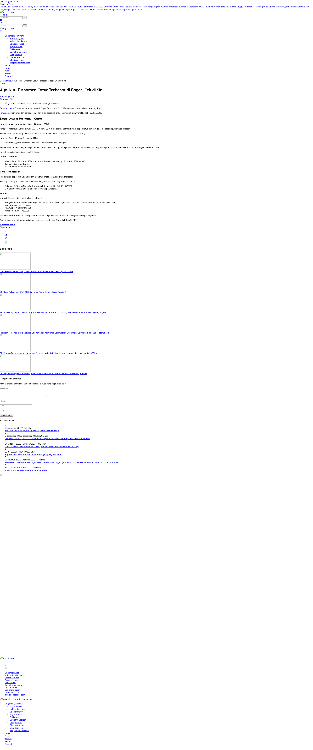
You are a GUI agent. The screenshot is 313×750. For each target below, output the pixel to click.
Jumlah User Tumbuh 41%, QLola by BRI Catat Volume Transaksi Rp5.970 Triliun (36, 6)
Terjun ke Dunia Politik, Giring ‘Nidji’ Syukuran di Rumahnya (32, 430)
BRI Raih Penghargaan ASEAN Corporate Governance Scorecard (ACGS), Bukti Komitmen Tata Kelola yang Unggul (191, 6)
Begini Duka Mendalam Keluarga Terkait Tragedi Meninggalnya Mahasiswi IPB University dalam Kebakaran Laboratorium (61, 462)
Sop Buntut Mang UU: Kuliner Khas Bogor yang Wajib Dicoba (33, 454)
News (7, 68)
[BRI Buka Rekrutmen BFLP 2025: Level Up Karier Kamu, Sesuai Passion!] (15, 289)
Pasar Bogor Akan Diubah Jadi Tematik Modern (27, 470)
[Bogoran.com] (7, 12)
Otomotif (9, 76)
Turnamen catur (7, 224)
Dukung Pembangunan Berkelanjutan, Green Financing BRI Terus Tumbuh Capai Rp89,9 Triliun (43, 373)
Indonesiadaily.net (18, 41)
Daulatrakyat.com (18, 52)
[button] (25, 17)
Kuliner (8, 71)
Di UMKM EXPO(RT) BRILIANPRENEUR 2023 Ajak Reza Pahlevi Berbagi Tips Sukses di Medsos (47, 438)
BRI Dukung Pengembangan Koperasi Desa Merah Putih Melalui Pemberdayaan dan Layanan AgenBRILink (93, 9)
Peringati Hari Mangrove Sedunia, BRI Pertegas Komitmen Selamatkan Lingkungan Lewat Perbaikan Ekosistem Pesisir (55, 333)
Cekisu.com (15, 49)
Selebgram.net (17, 44)
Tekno (8, 73)
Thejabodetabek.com (20, 62)
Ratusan (4, 113)
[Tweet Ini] (6, 235)
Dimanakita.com (17, 57)
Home (8, 65)
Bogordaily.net (17, 38)
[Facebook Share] (6, 232)
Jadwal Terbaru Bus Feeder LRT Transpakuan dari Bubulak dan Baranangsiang (42, 446)
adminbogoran (7, 96)
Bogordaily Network (14, 36)
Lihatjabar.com (17, 60)
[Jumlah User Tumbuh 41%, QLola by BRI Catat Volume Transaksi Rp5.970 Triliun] (15, 269)
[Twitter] (6, 665)
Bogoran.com (16, 46)
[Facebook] (6, 663)
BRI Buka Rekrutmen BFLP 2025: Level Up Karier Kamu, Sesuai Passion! (106, 6)
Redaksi (4, 15)
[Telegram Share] (6, 241)
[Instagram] (6, 668)
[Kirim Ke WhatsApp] (6, 243)
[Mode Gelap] (1, 20)
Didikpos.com (16, 54)
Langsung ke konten (9, 1)
